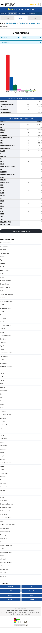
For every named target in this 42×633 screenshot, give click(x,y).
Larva (1, 428)
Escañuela (3, 342)
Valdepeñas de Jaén (6, 552)
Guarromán (3, 363)
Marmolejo (3, 449)
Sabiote (2, 497)
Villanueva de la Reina (6, 562)
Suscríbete (33, 4)
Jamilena (2, 401)
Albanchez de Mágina (6, 243)
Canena (2, 311)
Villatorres (3, 576)
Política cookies (17, 612)
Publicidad (25, 610)
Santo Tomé (3, 514)
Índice (25, 614)
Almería (10, 586)
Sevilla (32, 599)
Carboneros (3, 315)
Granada (31, 591)
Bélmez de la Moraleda (6, 294)
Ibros (1, 383)
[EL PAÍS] (10, 4)
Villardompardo (4, 569)
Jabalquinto (3, 390)
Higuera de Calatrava (6, 366)
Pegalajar (3, 476)
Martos (2, 452)
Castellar (2, 322)
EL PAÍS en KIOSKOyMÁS (16, 614)
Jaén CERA (3, 397)
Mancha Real (3, 445)
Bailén (2, 277)
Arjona (2, 260)
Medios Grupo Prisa (20, 625)
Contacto (8, 610)
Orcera (2, 469)
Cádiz (31, 586)
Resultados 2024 (23, 13)
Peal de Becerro (4, 473)
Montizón (2, 459)
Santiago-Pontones (5, 507)
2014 (21, 18)
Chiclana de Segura (5, 335)
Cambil (2, 304)
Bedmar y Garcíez (5, 287)
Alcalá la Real (4, 246)
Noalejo (2, 466)
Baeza (2, 273)
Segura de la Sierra (5, 518)
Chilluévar (3, 339)
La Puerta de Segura (6, 425)
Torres (2, 542)
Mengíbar (2, 456)
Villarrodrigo (3, 573)
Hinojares (3, 370)
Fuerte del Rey (4, 356)
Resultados (12, 13)
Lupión (2, 442)
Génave (2, 359)
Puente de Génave (5, 487)
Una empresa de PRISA (20, 620)
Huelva (10, 595)
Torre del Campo (5, 531)
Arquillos (2, 267)
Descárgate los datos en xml (21, 231)
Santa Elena (3, 500)
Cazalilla (2, 328)
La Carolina (3, 411)
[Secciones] (2, 4)
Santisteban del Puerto (6, 511)
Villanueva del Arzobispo (7, 566)
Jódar (1, 408)
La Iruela (2, 421)
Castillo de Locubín (5, 325)
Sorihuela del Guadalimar (7, 524)
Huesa (2, 380)
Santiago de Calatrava (6, 504)
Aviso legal (31, 610)
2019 (7, 18)
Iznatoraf (2, 387)
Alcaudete (3, 249)
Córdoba (10, 591)
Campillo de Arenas (5, 308)
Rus (1, 493)
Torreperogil (3, 538)
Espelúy (2, 346)
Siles (1, 521)
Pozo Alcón (3, 483)
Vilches (2, 555)
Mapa (37, 612)
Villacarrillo (3, 559)
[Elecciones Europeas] (21, 9)
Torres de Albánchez (6, 545)
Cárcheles (3, 318)
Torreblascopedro (5, 528)
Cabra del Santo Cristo (6, 301)
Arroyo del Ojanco (5, 270)
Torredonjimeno (4, 535)
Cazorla (2, 332)
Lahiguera (3, 418)
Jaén (1, 394)
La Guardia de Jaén (5, 414)
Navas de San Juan (5, 463)
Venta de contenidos (16, 610)
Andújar (2, 256)
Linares (2, 432)
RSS (29, 614)
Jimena (2, 404)
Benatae (2, 298)
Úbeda (2, 548)
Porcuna (2, 480)
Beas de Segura (4, 284)
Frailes (2, 349)
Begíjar (2, 291)
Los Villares (3, 438)
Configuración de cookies (28, 612)
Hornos (2, 373)
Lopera (2, 435)
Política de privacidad (7, 612)
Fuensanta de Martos (6, 353)
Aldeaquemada (4, 253)
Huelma (2, 377)
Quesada (2, 490)
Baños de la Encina (5, 280)
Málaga (10, 599)
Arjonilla (2, 263)
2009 (34, 18)
